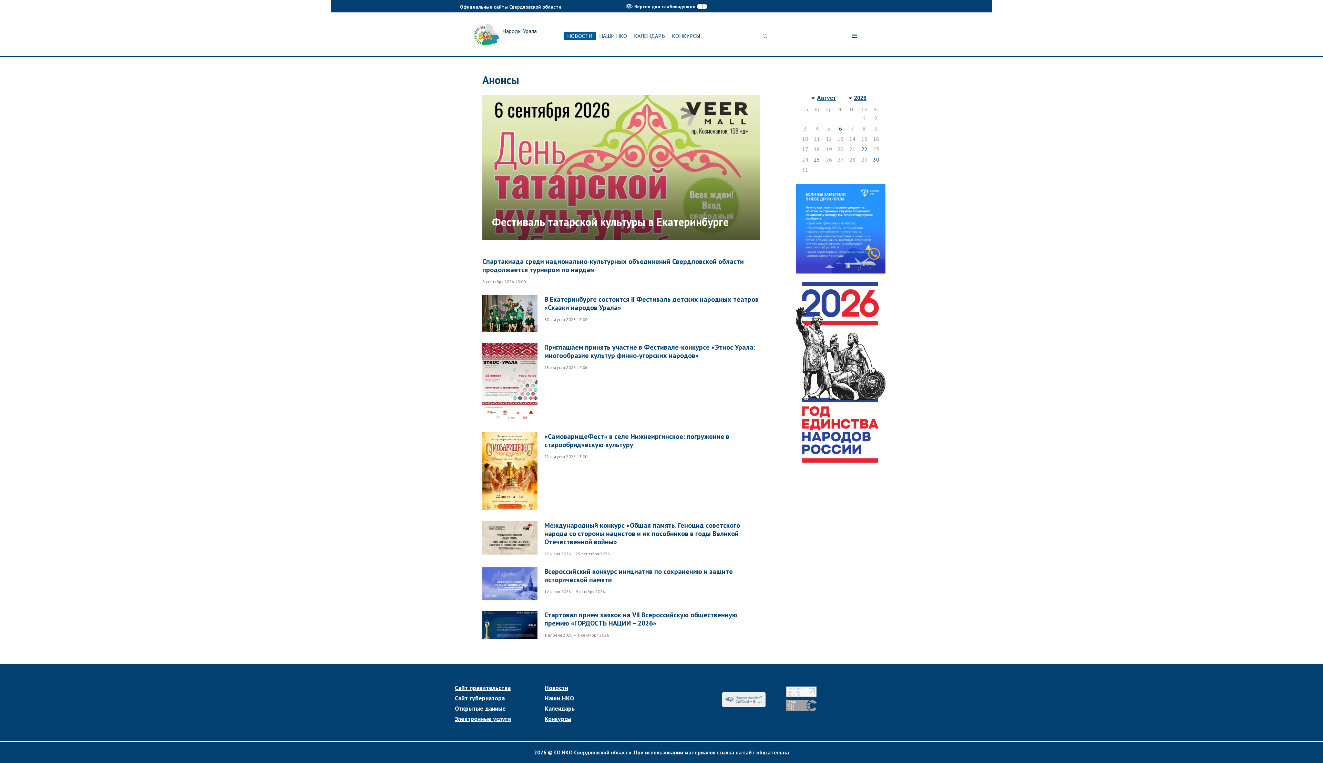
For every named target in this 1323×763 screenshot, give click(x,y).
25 (817, 159)
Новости (579, 35)
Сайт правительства (483, 687)
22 (864, 149)
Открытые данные (480, 708)
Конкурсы (686, 35)
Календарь (649, 35)
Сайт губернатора (480, 698)
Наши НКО (613, 35)
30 (876, 159)
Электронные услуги (483, 718)
